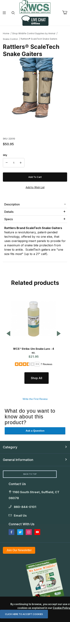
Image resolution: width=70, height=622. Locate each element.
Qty (5, 155)
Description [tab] (12, 204)
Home (6, 33)
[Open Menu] (4, 13)
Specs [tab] (8, 219)
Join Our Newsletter (19, 550)
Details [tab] (8, 212)
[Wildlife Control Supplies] (35, 7)
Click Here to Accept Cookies (24, 614)
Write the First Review (35, 398)
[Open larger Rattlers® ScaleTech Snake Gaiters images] (35, 89)
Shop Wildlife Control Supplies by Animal (33, 33)
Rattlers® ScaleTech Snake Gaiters (39, 38)
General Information (18, 460)
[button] (8, 334)
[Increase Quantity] (20, 162)
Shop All (36, 378)
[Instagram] (29, 532)
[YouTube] (37, 532)
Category (10, 447)
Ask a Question (35, 430)
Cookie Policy (61, 607)
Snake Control (10, 39)
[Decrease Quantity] (6, 162)
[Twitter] (20, 532)
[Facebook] (11, 532)
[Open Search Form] (13, 13)
